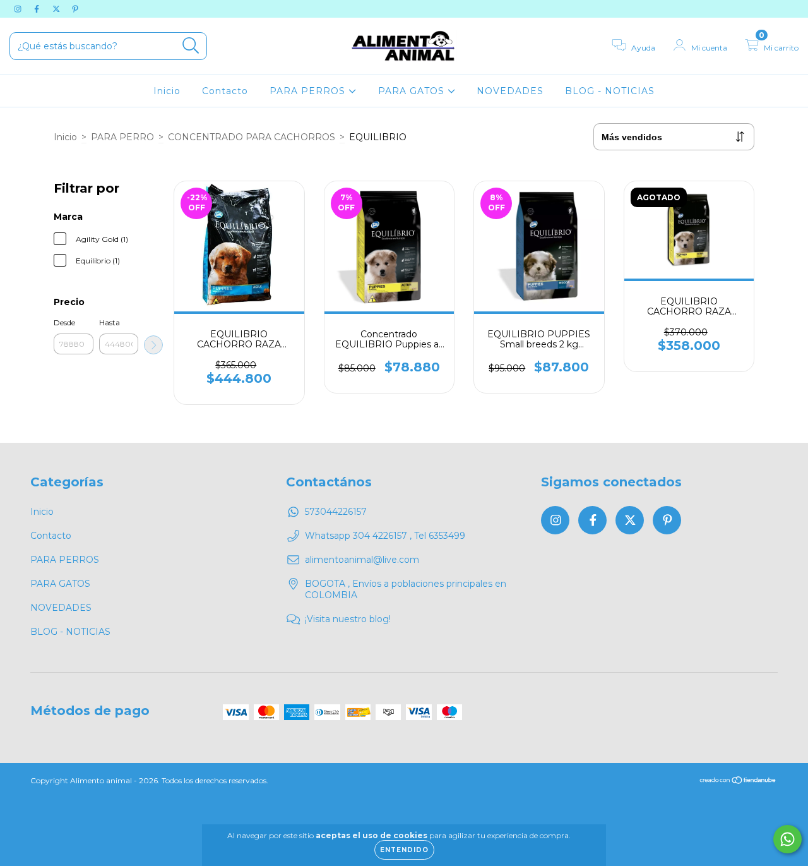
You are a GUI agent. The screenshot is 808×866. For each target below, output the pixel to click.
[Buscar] (191, 46)
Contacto (225, 91)
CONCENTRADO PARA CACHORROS (251, 137)
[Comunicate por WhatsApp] (787, 839)
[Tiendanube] (738, 781)
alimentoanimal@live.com (362, 559)
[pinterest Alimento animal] (75, 9)
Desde (64, 322)
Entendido (404, 850)
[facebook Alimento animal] (37, 9)
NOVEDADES (510, 91)
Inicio (167, 91)
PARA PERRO (122, 137)
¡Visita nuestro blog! (348, 619)
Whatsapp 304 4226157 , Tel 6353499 (385, 535)
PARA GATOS (413, 91)
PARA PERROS (309, 91)
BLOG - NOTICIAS (610, 91)
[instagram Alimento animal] (18, 9)
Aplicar (153, 344)
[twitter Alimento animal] (57, 9)
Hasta (109, 322)
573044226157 (336, 511)
